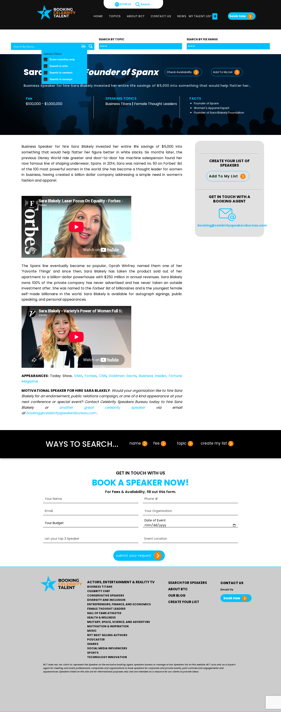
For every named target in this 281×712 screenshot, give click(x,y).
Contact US (161, 16)
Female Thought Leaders (155, 103)
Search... (146, 4)
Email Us (125, 4)
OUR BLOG (177, 595)
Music (92, 630)
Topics (115, 16)
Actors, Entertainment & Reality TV (121, 582)
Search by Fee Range (202, 39)
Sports (93, 652)
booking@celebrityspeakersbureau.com (61, 413)
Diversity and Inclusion (106, 600)
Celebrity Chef (98, 591)
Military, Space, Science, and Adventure (118, 622)
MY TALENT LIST (202, 16)
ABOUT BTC (178, 589)
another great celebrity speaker (102, 407)
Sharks (92, 644)
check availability (179, 72)
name (135, 443)
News (181, 16)
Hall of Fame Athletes (104, 613)
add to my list (223, 72)
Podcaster (96, 639)
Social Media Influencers (107, 648)
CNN (102, 375)
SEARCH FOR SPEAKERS (187, 582)
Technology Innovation (107, 657)
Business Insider (152, 375)
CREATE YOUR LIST (183, 601)
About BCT (136, 16)
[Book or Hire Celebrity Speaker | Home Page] (56, 12)
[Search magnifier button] (90, 46)
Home (98, 16)
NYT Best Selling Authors (107, 635)
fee (156, 443)
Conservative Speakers (105, 595)
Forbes (91, 375)
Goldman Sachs (123, 375)
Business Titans (118, 103)
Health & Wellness (101, 617)
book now (237, 16)
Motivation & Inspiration (108, 626)
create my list (214, 443)
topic (182, 443)
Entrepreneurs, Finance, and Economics (119, 604)
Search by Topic (111, 39)
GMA (78, 375)
